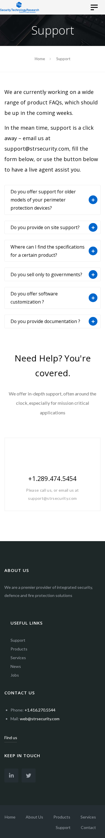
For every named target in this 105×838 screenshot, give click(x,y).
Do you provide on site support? (45, 227)
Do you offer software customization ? (34, 297)
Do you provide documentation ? (45, 321)
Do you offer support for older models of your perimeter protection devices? (43, 199)
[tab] (52, 200)
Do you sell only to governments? (46, 274)
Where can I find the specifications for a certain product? (47, 251)
